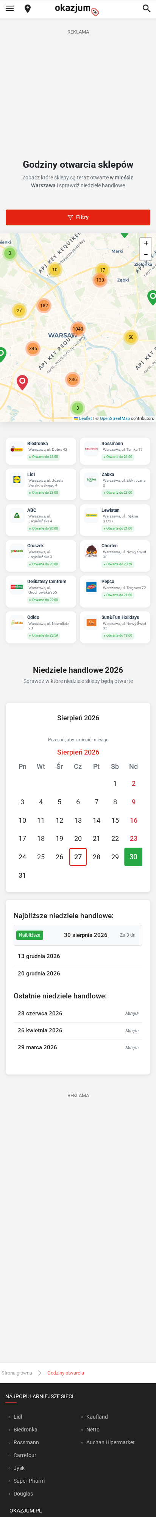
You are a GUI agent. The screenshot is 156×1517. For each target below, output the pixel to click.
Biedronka (25, 1430)
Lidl (18, 1417)
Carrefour (25, 1455)
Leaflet (85, 418)
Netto (93, 1430)
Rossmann (26, 1442)
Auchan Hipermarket (110, 1442)
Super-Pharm (29, 1481)
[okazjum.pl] (78, 10)
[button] (131, 337)
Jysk (19, 1468)
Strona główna (17, 1373)
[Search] (146, 9)
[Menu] (9, 9)
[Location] (27, 9)
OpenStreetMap (115, 418)
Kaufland (97, 1417)
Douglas (23, 1494)
